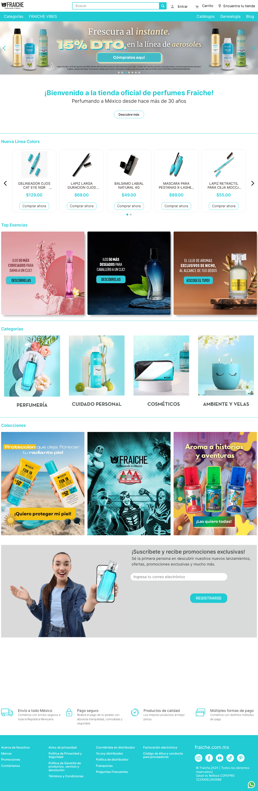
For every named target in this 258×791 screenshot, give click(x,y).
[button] (119, 72)
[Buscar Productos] (162, 6)
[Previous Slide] (4, 48)
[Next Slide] (253, 48)
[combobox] (119, 5)
